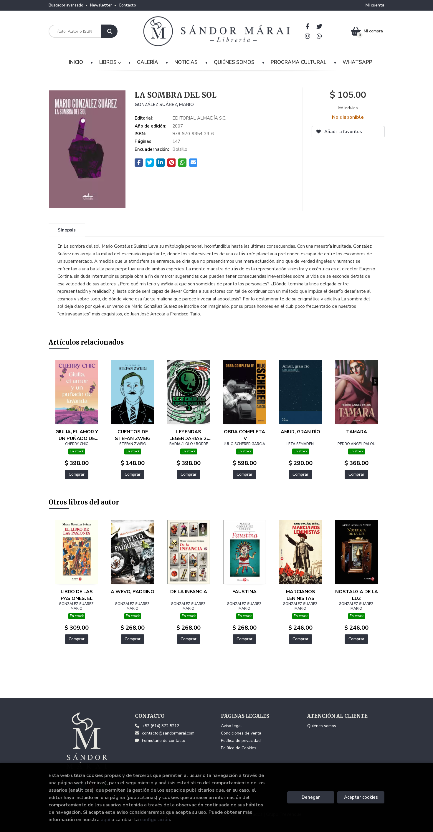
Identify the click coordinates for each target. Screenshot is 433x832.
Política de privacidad (241, 740)
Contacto (127, 5)
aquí (105, 819)
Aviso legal (231, 726)
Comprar (77, 474)
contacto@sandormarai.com (168, 733)
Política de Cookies (238, 748)
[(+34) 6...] (319, 36)
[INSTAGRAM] (308, 36)
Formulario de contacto (163, 740)
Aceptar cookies (361, 797)
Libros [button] (108, 62)
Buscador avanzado (66, 5)
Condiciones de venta (241, 733)
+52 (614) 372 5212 (160, 726)
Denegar (311, 797)
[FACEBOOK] (308, 26)
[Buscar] (109, 31)
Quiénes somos (321, 726)
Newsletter (101, 5)
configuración (155, 819)
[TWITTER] (319, 26)
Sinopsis (67, 230)
